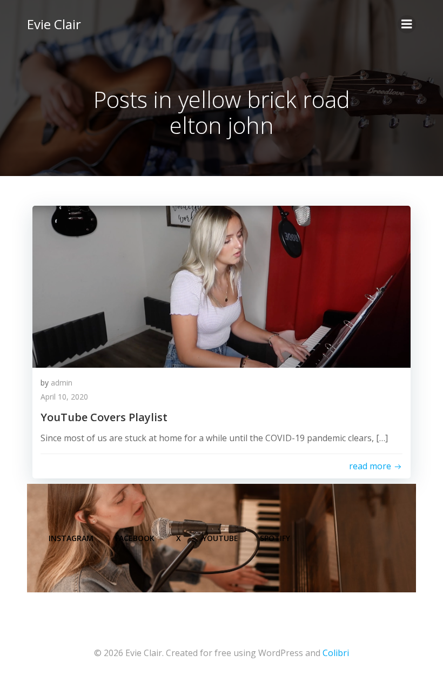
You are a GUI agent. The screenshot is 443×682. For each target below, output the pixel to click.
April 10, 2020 (64, 396)
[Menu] (407, 24)
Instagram (71, 538)
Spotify (275, 538)
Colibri (336, 653)
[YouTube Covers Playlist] (221, 286)
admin (61, 382)
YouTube (220, 538)
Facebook (135, 538)
